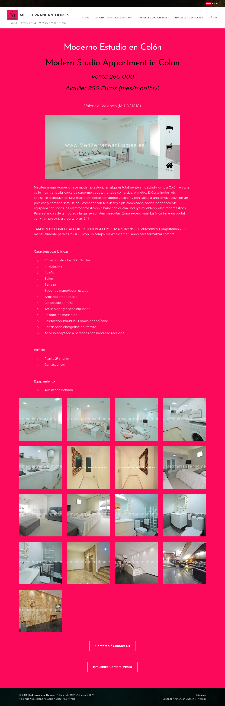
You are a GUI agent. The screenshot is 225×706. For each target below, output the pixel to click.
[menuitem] (86, 17)
